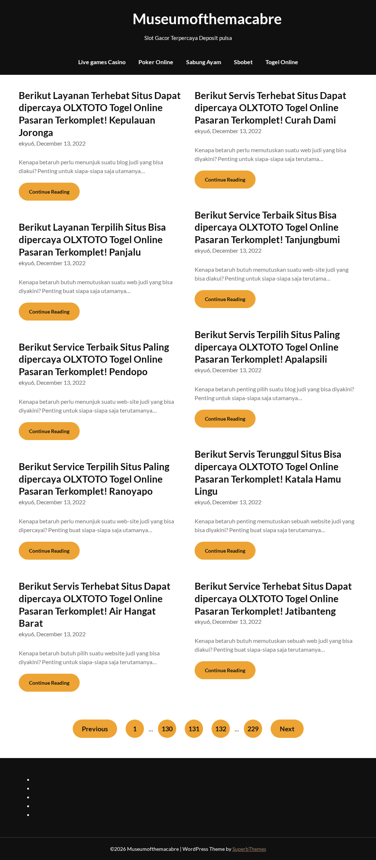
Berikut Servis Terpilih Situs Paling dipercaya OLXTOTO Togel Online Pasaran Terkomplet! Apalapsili (267, 347)
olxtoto (42, 779)
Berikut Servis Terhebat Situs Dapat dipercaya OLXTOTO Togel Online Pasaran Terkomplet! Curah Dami (270, 107)
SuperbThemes (249, 849)
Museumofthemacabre (188, 19)
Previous (95, 729)
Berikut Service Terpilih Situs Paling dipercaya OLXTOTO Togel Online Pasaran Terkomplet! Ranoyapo (94, 479)
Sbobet (243, 61)
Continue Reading (49, 192)
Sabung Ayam (203, 61)
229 (252, 729)
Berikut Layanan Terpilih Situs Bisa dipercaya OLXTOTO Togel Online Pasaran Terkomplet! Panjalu (92, 239)
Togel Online (281, 61)
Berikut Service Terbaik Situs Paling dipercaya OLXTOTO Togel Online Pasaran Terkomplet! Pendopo (94, 359)
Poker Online (155, 61)
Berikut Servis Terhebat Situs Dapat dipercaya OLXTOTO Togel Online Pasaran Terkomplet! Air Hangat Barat (94, 604)
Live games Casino (102, 61)
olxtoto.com (48, 814)
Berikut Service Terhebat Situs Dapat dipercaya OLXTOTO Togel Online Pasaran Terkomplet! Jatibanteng (273, 598)
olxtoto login (49, 787)
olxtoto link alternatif (60, 805)
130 (167, 729)
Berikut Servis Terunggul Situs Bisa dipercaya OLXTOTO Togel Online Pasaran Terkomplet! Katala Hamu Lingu (268, 472)
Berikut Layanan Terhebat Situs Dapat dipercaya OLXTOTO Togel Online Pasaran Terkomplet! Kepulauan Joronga (100, 113)
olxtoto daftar (51, 796)
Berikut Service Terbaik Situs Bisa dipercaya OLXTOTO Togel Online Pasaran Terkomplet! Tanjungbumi (267, 227)
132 (220, 729)
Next (287, 729)
